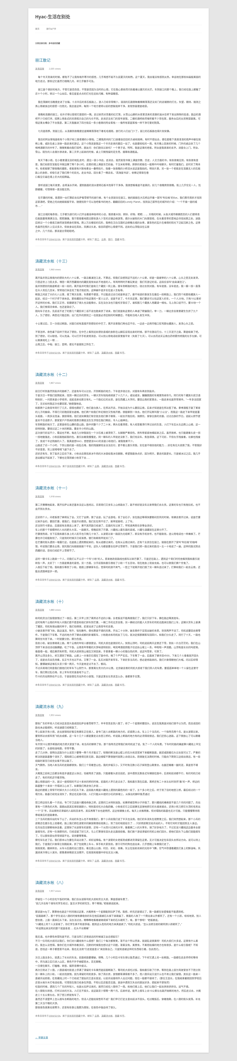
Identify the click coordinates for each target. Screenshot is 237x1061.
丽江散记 (42, 60)
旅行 (110, 239)
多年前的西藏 (74, 239)
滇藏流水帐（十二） (52, 374)
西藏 (117, 239)
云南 (103, 239)
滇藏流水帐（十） (50, 601)
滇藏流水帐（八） (50, 882)
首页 (37, 28)
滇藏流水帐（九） (50, 706)
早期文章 (41, 1037)
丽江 (97, 239)
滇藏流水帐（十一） (52, 487)
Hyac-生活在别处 (52, 17)
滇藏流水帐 (107, 352)
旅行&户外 (51, 28)
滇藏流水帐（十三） (52, 261)
